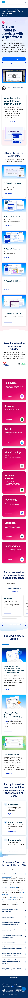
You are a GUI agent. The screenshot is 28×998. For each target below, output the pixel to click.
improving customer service (9, 899)
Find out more (14, 121)
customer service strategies (9, 902)
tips (11, 897)
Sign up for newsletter (14, 851)
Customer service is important (10, 887)
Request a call (12, 831)
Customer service (6, 877)
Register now (5, 15)
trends (18, 904)
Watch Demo (13, 59)
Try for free (14, 64)
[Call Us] (24, 989)
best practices (18, 897)
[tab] (5, 643)
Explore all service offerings (14, 624)
